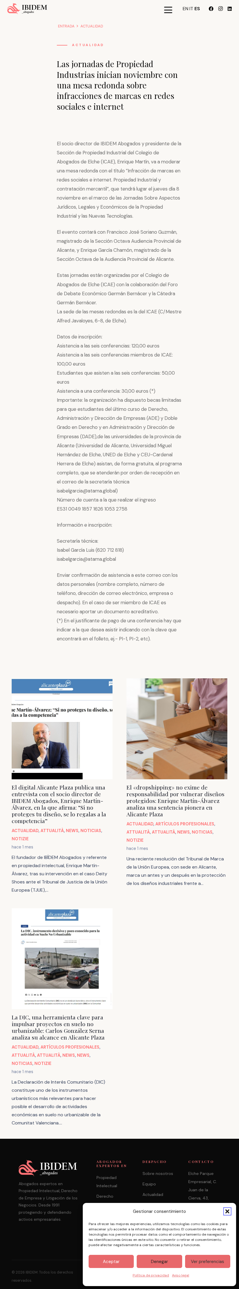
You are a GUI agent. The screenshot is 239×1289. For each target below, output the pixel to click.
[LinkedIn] (229, 8)
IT (191, 9)
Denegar (159, 1261)
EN (185, 9)
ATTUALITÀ (52, 830)
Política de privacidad (151, 1275)
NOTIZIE (20, 838)
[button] (227, 1211)
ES (197, 9)
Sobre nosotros (158, 1173)
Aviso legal (180, 1275)
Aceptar (111, 1261)
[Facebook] (211, 8)
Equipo (149, 1184)
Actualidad (88, 45)
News (72, 830)
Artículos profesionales (184, 824)
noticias (90, 830)
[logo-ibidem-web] (27, 9)
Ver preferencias (207, 1261)
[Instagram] (220, 8)
